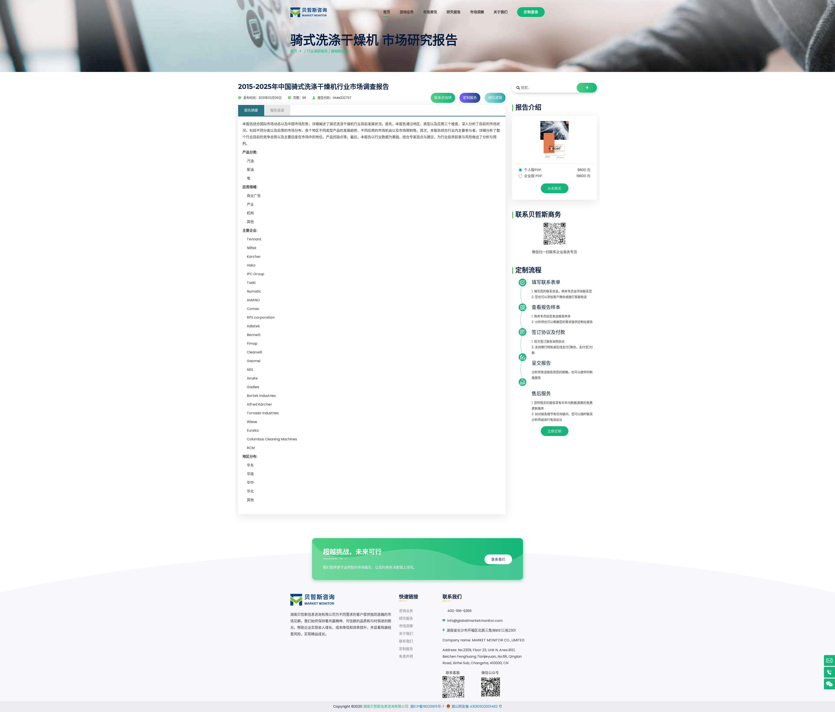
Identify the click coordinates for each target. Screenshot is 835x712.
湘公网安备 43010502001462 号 (476, 706)
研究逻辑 (495, 97)
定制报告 (531, 12)
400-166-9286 (459, 610)
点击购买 (554, 188)
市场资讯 (430, 12)
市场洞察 (477, 12)
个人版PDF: (556, 169)
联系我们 (498, 559)
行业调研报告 (317, 51)
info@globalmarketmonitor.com (475, 620)
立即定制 (554, 431)
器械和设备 (340, 51)
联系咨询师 (443, 97)
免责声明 (406, 656)
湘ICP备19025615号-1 (427, 706)
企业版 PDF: (556, 175)
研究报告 (454, 12)
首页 (386, 12)
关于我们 (501, 12)
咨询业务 (407, 12)
